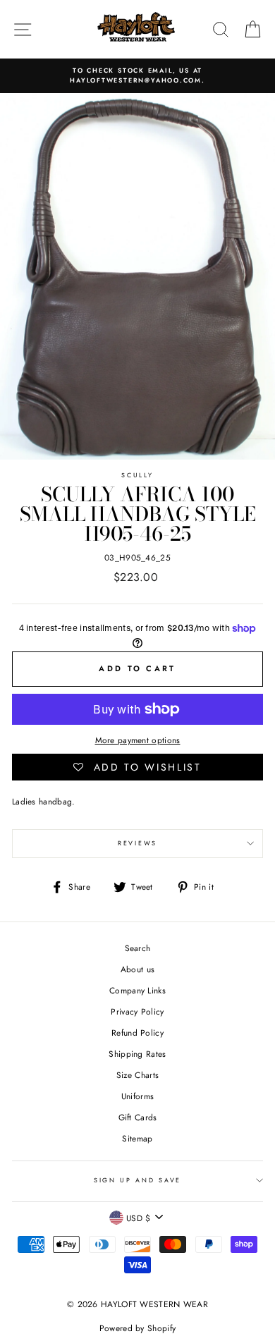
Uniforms (137, 1096)
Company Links (137, 990)
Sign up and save (137, 1179)
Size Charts (137, 1075)
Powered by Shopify (137, 1328)
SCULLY (137, 474)
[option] (137, 76)
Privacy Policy (137, 1011)
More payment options (138, 740)
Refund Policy (137, 1033)
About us (137, 969)
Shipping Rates (137, 1054)
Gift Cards (137, 1117)
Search (138, 948)
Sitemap (137, 1138)
